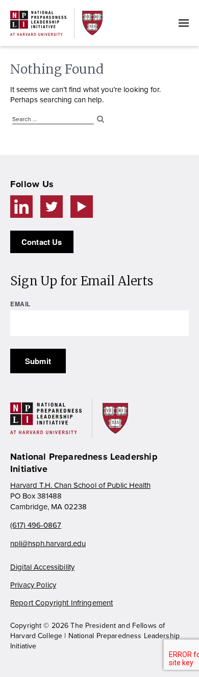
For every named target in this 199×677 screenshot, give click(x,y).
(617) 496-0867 (35, 525)
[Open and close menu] (183, 23)
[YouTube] (81, 206)
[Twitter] (51, 206)
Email (20, 303)
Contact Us (41, 241)
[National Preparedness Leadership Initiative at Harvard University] (38, 23)
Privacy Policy (33, 585)
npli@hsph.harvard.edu (48, 543)
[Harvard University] (92, 23)
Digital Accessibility (42, 567)
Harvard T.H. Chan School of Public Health (80, 485)
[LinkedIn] (21, 206)
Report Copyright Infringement (61, 602)
